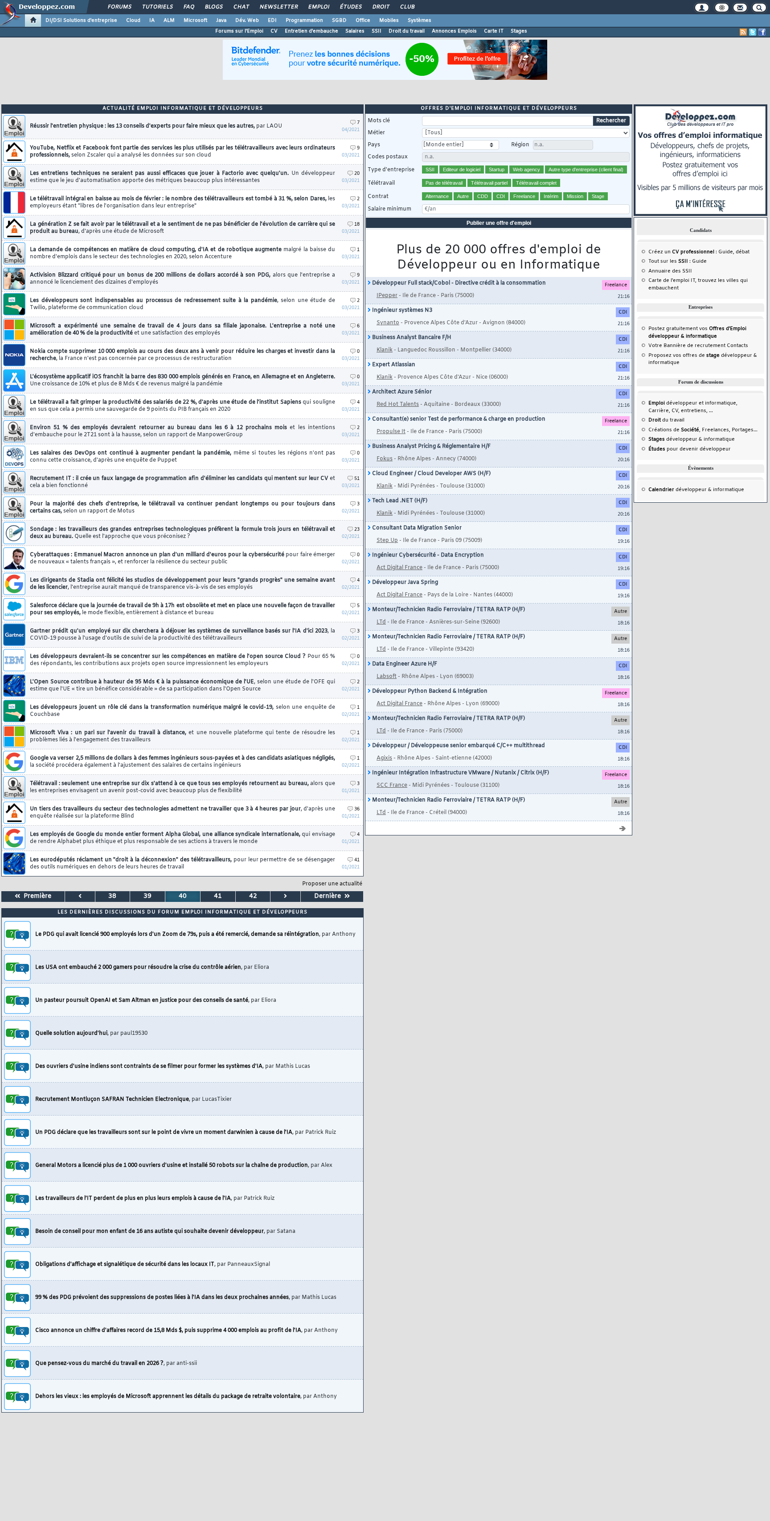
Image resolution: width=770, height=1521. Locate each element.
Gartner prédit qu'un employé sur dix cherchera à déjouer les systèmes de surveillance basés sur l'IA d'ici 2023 (182, 635)
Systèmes (419, 20)
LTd (381, 622)
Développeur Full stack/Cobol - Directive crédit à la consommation (458, 283)
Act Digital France (399, 567)
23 (357, 530)
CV (274, 31)
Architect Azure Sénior (401, 392)
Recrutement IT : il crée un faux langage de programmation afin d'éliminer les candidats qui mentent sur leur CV (182, 482)
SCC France (392, 785)
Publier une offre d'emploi (499, 223)
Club (407, 7)
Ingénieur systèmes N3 (401, 310)
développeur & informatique (691, 439)
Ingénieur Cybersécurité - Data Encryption (427, 555)
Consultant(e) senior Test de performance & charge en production (458, 419)
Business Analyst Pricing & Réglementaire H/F (431, 446)
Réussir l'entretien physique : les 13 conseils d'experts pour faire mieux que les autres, (156, 126)
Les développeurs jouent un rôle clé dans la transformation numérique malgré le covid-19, (182, 711)
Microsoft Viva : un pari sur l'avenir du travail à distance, (182, 736)
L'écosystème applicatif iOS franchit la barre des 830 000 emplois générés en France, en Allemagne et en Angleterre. (182, 380)
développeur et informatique (692, 403)
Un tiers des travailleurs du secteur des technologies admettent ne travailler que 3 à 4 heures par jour (182, 813)
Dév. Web (247, 20)
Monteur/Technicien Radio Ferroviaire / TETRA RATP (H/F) (448, 609)
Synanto (388, 323)
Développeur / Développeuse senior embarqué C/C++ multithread (458, 745)
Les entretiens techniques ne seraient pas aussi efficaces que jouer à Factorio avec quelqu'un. (182, 177)
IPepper (387, 295)
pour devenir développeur (689, 449)
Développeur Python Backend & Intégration (429, 691)
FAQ (188, 7)
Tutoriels (157, 7)
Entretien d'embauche (311, 31)
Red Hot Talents (398, 404)
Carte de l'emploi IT (671, 280)
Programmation (304, 20)
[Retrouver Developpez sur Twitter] (752, 32)
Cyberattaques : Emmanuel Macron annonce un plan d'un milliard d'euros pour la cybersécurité (182, 558)
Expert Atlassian (393, 364)
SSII (376, 31)
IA (152, 20)
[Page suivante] (285, 896)
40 (183, 896)
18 (357, 224)
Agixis (384, 758)
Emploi (318, 7)
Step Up (387, 540)
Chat (241, 7)
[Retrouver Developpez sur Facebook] (762, 32)
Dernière (329, 896)
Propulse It (391, 431)
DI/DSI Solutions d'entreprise (81, 20)
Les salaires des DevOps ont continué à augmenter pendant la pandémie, (182, 457)
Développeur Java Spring (404, 582)
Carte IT (494, 31)
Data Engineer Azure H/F (404, 664)
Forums (119, 7)
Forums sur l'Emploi (239, 31)
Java (221, 20)
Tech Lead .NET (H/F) (399, 500)
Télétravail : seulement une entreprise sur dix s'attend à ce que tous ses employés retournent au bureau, (182, 787)
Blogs (213, 7)
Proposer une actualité (332, 884)
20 (357, 174)
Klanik (385, 350)
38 (112, 896)
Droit (380, 7)
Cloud (133, 20)
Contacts (737, 346)
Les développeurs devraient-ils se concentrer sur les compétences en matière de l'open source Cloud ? (182, 660)
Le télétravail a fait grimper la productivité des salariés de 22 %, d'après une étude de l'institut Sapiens (182, 406)
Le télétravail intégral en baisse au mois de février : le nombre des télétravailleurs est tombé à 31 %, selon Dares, (182, 202)
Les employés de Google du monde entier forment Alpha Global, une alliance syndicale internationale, (182, 838)
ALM (169, 20)
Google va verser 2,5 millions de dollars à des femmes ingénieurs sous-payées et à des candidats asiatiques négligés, (182, 762)
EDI (272, 20)
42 (253, 896)
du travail (666, 420)
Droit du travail (407, 31)
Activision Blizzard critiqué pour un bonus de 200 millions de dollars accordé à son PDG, (182, 279)
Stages (519, 31)
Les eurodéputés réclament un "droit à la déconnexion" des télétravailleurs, (182, 863)
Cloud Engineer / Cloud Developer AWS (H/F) (431, 473)
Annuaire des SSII (670, 271)
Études (350, 7)
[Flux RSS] (743, 32)
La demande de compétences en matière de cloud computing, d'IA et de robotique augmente (182, 253)
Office (363, 20)
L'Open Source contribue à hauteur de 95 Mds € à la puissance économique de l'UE (182, 685)
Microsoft (195, 20)
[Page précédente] (80, 896)
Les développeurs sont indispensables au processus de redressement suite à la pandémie (182, 304)
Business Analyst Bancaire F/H (411, 337)
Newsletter (278, 7)
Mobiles (389, 20)
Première (35, 896)
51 (357, 479)
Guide (725, 252)
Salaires (355, 31)
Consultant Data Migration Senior (416, 528)
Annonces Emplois (454, 31)
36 (357, 809)
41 (357, 860)
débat (743, 252)
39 (147, 896)
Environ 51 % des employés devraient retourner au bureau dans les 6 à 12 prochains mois (182, 431)
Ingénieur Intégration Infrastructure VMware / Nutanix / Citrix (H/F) (460, 773)
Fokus (385, 459)
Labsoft (387, 676)
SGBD (339, 20)
